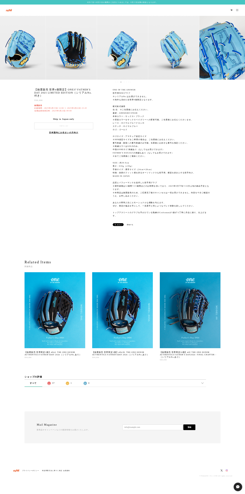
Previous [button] (4, 47)
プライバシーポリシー (30, 470)
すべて (33, 383)
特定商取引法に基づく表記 (52, 470)
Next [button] (240, 47)
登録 (189, 427)
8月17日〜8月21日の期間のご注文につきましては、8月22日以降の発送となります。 (122, 2)
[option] (71, 48)
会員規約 (66, 470)
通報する (130, 224)
